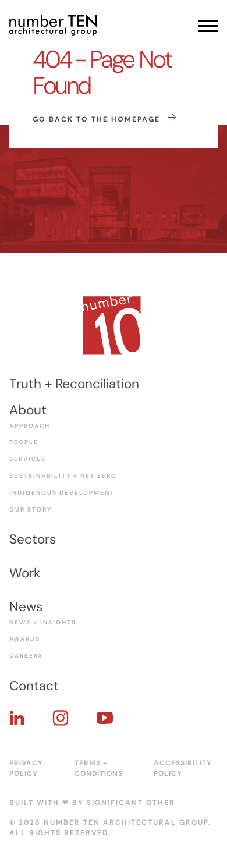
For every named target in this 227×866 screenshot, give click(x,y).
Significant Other (131, 802)
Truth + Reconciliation (74, 383)
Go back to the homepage (98, 119)
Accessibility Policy (183, 768)
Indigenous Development (62, 492)
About (28, 410)
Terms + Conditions (99, 768)
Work (24, 573)
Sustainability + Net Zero (63, 476)
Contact (34, 685)
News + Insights (42, 622)
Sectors (32, 539)
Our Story (30, 509)
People (23, 442)
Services (27, 459)
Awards (24, 639)
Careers (26, 655)
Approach (29, 426)
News (25, 606)
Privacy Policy (26, 768)
